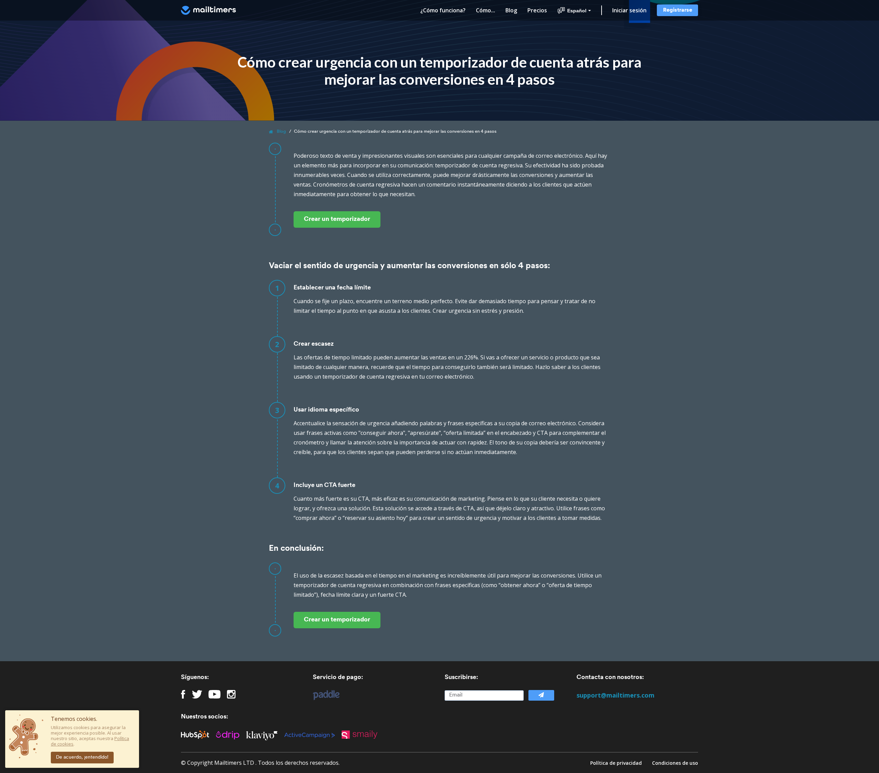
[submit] (541, 695)
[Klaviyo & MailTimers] (265, 734)
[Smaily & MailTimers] (363, 734)
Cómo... (485, 10)
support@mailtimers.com (615, 695)
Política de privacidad (616, 763)
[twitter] (197, 694)
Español (576, 10)
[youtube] (214, 694)
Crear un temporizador (337, 219)
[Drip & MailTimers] (231, 734)
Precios (537, 10)
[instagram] (231, 694)
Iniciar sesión (629, 10)
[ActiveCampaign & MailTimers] (313, 734)
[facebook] (183, 694)
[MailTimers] (208, 10)
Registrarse (677, 10)
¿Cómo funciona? (443, 10)
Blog (511, 10)
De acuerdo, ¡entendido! (82, 757)
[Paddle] (323, 695)
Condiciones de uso (675, 763)
